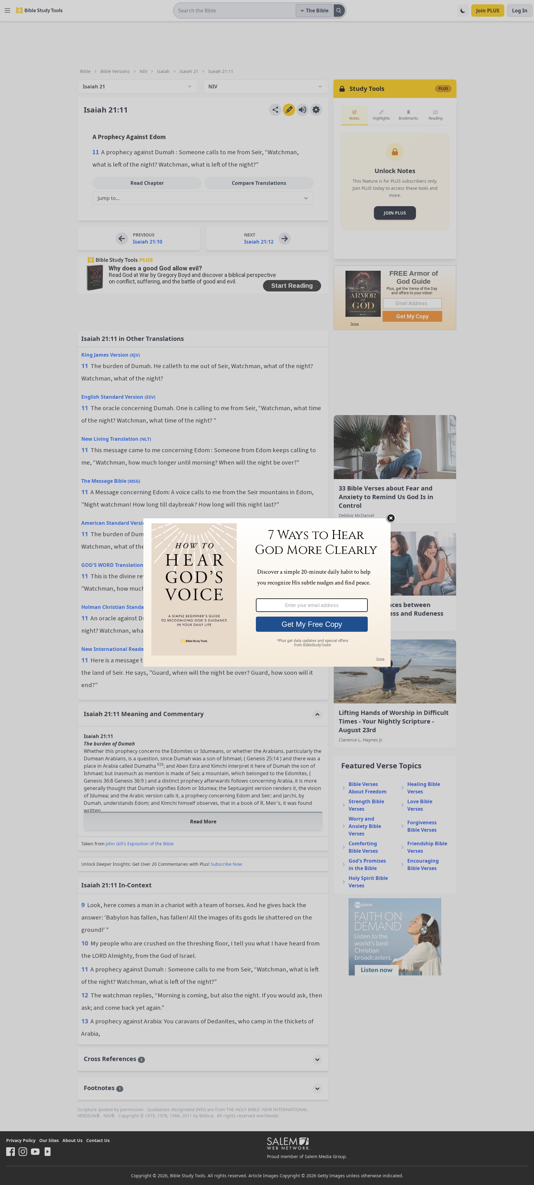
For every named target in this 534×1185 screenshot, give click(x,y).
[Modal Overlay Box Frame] (267, 592)
